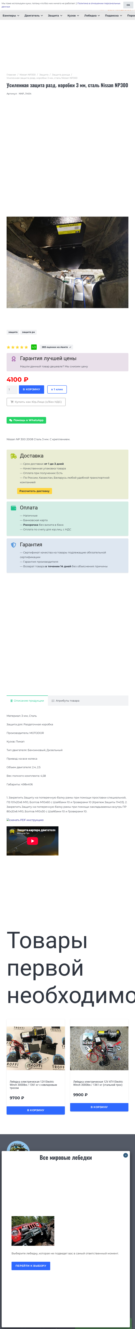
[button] (17, 16)
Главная (11, 74)
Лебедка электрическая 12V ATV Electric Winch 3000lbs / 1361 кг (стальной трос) (98, 1083)
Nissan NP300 (28, 74)
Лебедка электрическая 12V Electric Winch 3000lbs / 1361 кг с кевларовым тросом (33, 1085)
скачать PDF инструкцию (26, 820)
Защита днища (61, 74)
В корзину (31, 389)
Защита (43, 74)
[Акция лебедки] (66, 1231)
